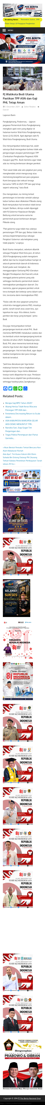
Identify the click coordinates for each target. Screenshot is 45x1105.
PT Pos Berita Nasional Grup (29, 1098)
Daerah (6, 110)
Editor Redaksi (30, 107)
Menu (10, 30)
